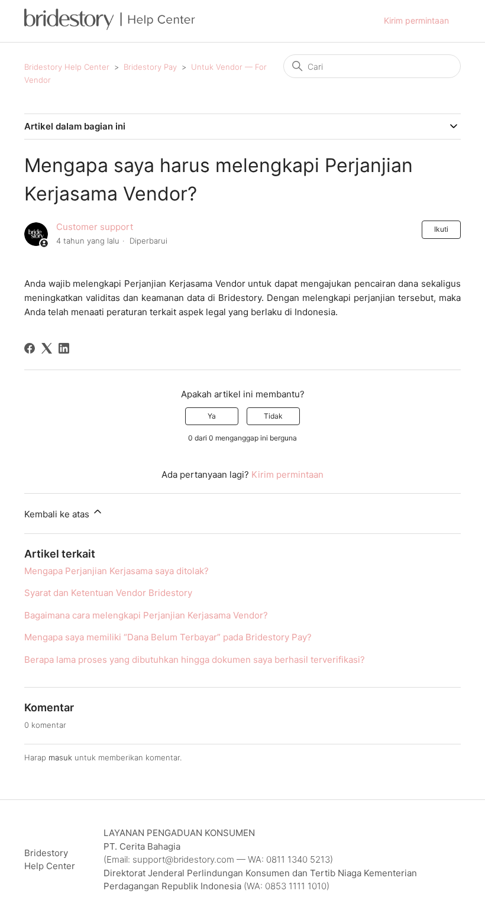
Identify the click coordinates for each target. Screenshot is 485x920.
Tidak (273, 416)
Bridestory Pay (150, 67)
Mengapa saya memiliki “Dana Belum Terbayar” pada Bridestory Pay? (168, 637)
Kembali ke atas (58, 514)
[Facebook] (29, 348)
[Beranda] (109, 27)
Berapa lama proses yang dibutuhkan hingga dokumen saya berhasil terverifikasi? (194, 659)
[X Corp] (46, 348)
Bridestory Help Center (66, 67)
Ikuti (441, 229)
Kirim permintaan (416, 20)
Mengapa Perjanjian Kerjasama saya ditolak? (116, 570)
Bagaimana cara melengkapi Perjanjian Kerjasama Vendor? (146, 615)
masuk (60, 757)
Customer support (94, 226)
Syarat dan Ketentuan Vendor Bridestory (108, 592)
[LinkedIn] (64, 348)
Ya (212, 416)
